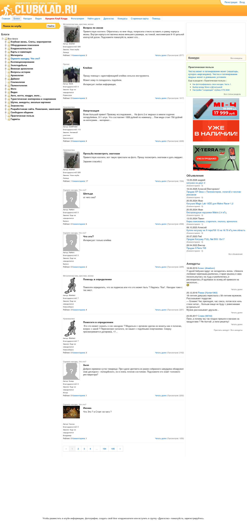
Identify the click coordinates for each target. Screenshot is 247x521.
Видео (38, 18)
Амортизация (91, 110)
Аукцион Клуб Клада (56, 18)
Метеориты (17, 55)
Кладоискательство (21, 48)
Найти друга (94, 18)
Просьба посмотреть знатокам (101, 153)
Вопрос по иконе (93, 27)
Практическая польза (22, 115)
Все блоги (13, 38)
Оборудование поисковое (25, 45)
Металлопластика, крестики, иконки (78, 24)
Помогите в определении (98, 322)
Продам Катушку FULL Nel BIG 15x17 (205, 239)
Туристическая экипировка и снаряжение (33, 98)
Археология (17, 75)
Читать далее (161, 55)
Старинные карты (140, 18)
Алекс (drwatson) (206, 268)
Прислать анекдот (221, 330)
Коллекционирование (22, 61)
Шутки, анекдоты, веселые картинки (31, 102)
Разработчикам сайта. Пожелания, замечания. (36, 108)
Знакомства (17, 105)
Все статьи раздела (232, 94)
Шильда (88, 193)
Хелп (86, 365)
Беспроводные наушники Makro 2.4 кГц (206, 212)
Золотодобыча (19, 65)
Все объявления (235, 254)
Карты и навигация (21, 51)
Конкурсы (122, 18)
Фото (13, 88)
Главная (6, 18)
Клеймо (87, 67)
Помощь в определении (97, 279)
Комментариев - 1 (194, 224)
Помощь (156, 18)
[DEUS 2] (216, 169)
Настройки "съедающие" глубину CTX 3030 (211, 89)
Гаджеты (15, 119)
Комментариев (78, 55)
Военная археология (22, 68)
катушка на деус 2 (196, 182)
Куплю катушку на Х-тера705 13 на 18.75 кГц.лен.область (216, 230)
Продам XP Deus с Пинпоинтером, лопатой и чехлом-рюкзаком (214, 193)
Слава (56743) (205, 315)
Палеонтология (19, 85)
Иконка (87, 408)
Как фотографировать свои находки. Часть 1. (212, 84)
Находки (27, 18)
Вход (242, 2)
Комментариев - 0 (194, 185)
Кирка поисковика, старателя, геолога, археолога (212, 221)
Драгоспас (109, 18)
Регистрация (231, 2)
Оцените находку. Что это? (74, 190)
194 (104, 448)
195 (113, 448)
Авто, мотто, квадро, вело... (26, 95)
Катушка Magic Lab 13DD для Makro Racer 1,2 (210, 203)
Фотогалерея (77, 18)
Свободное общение (22, 112)
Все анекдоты (236, 330)
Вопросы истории (20, 71)
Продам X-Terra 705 (196, 248)
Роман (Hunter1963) (207, 292)
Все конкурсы (236, 58)
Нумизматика (69, 107)
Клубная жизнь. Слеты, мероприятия (31, 41)
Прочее (66, 64)
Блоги (17, 18)
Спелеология (18, 82)
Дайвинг (15, 78)
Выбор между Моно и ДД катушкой (207, 87)
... (97, 448)
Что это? (88, 236)
